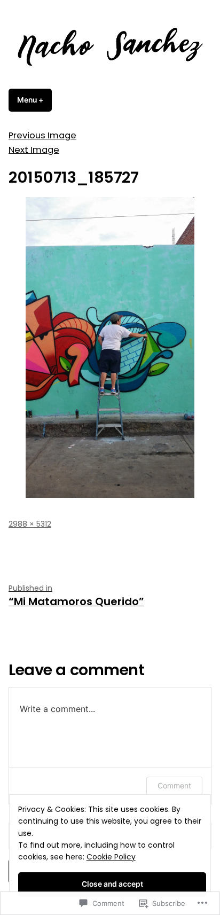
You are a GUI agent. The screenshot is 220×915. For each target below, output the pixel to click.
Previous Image (42, 135)
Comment (174, 785)
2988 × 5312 (30, 524)
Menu (34, 100)
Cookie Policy (111, 856)
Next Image (34, 150)
